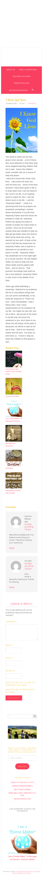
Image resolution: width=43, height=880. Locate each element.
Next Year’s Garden (22, 789)
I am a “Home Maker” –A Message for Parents (14, 420)
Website (10, 671)
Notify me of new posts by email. (20, 691)
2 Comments (32, 103)
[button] (41, 2)
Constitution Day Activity (22, 782)
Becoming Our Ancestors (10, 444)
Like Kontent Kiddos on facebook (22, 810)
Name (9, 645)
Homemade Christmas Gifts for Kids (13, 491)
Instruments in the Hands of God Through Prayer (13, 371)
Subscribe (22, 766)
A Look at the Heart (12, 396)
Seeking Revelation (22, 799)
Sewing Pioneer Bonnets (22, 786)
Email (9, 658)
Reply (11, 548)
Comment (12, 622)
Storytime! (9, 468)
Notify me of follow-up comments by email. (20, 684)
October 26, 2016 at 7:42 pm (29, 566)
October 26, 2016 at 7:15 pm (29, 527)
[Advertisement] (21, 21)
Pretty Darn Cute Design (21, 873)
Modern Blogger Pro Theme (27, 871)
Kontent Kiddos (21, 57)
